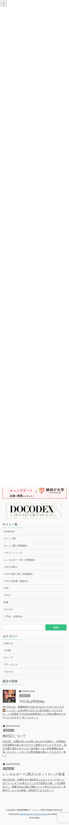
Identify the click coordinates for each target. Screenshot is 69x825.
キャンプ (8, 657)
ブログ (7, 595)
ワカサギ (8, 671)
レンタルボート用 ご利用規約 (19, 559)
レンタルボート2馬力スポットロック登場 (34, 774)
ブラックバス (11, 664)
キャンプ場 (9, 538)
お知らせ (8, 643)
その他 (7, 650)
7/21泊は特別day (32, 701)
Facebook (9, 531)
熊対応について (14, 736)
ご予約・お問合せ (13, 616)
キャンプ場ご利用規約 (15, 545)
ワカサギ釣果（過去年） (16, 581)
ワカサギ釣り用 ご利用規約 (18, 574)
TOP (6, 588)
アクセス (8, 609)
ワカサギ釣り (11, 567)
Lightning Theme (40, 814)
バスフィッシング (13, 552)
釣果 (6, 602)
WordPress (25, 814)
